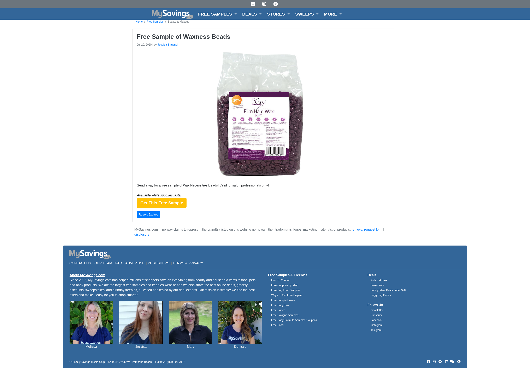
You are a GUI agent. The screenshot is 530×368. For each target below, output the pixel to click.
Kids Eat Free (379, 280)
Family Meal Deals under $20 (388, 290)
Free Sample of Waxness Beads (183, 36)
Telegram (376, 330)
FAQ (118, 263)
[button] (217, 14)
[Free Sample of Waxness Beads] (259, 114)
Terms (178, 263)
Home (139, 21)
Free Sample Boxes (283, 300)
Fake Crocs (377, 285)
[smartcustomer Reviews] (452, 361)
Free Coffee (278, 310)
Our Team (103, 263)
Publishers (158, 263)
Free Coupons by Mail (284, 285)
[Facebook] (253, 4)
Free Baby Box (280, 305)
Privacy (195, 263)
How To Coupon (280, 280)
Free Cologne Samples (285, 315)
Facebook (376, 320)
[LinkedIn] (446, 361)
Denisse (240, 346)
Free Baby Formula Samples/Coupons (294, 320)
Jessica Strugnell (168, 44)
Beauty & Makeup (178, 21)
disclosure (141, 234)
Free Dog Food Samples (285, 290)
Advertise (135, 263)
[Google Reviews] (458, 361)
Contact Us (80, 263)
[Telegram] (276, 4)
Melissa (91, 346)
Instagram (377, 325)
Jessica (141, 346)
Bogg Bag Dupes (381, 295)
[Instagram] (264, 4)
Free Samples (155, 21)
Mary (190, 346)
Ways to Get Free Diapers (286, 295)
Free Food (277, 325)
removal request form (367, 229)
